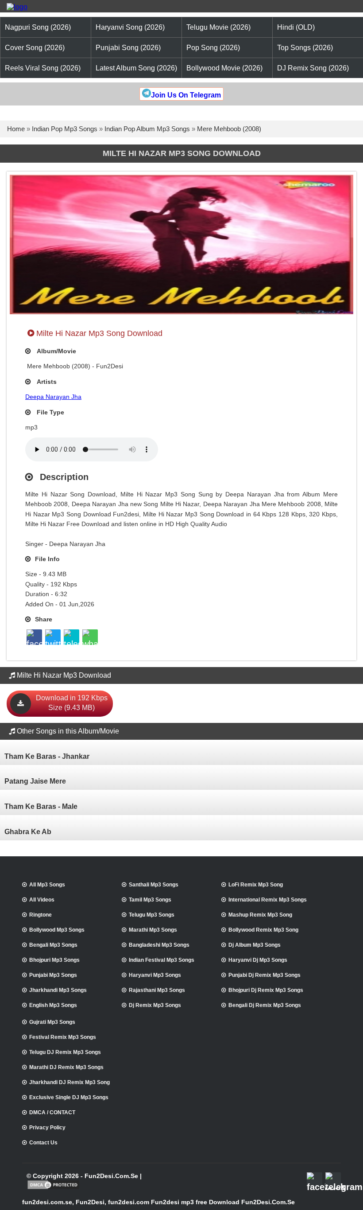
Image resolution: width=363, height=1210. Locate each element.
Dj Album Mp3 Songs (254, 945)
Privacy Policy (47, 1127)
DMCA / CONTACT (52, 1112)
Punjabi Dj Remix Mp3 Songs (264, 975)
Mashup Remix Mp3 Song (260, 915)
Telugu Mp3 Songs (151, 915)
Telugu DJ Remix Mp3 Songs (65, 1052)
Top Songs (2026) (305, 47)
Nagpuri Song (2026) (38, 27)
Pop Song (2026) (213, 47)
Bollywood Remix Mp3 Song (263, 930)
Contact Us (43, 1143)
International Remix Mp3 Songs (267, 900)
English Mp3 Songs (53, 1005)
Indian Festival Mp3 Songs (161, 960)
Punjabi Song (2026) (128, 47)
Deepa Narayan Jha (53, 396)
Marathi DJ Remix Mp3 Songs (66, 1067)
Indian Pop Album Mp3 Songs (147, 129)
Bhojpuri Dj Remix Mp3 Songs (265, 990)
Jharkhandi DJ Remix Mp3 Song (69, 1082)
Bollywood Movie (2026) (224, 68)
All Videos (41, 900)
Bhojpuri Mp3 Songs (54, 960)
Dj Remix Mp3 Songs (155, 1005)
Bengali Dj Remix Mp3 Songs (264, 1005)
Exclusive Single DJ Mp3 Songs (68, 1097)
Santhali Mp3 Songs (153, 885)
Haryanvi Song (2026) (130, 27)
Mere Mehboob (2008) (229, 129)
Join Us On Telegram (186, 95)
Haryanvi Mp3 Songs (155, 975)
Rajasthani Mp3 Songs (157, 990)
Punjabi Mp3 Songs (53, 975)
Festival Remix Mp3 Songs (62, 1037)
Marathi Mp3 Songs (153, 930)
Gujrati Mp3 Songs (52, 1022)
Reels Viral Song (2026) (43, 68)
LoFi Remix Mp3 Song (255, 885)
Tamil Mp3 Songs (150, 900)
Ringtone (40, 915)
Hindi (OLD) (296, 27)
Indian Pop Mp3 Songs (64, 129)
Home (16, 129)
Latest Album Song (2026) (136, 68)
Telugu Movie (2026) (218, 27)
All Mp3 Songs (47, 885)
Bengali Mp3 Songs (53, 945)
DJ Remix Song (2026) (313, 68)
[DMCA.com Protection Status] (53, 1188)
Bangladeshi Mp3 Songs (159, 945)
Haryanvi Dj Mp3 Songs (257, 960)
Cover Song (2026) (35, 47)
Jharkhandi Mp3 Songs (58, 990)
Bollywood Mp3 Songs (57, 930)
